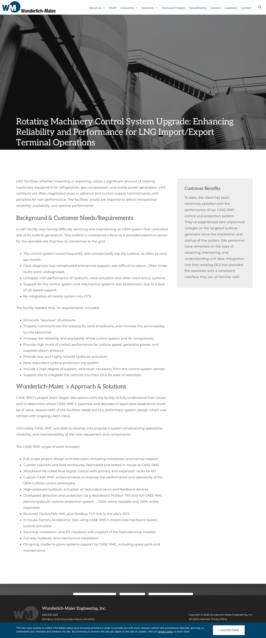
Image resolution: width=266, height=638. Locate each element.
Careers (215, 8)
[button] (260, 7)
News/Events (198, 8)
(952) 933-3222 (50, 614)
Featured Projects (173, 8)
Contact (246, 8)
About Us (95, 8)
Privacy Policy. (219, 619)
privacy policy (165, 631)
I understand (228, 630)
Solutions (148, 8)
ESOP (113, 8)
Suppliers (231, 8)
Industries (127, 8)
